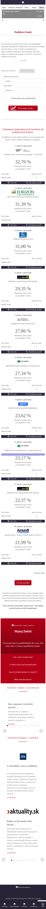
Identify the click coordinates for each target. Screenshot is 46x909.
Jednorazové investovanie (8, 71)
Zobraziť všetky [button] (39, 573)
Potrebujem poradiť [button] (35, 183)
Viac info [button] (13, 183)
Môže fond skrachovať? (23, 679)
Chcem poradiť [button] (23, 583)
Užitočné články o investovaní (23, 687)
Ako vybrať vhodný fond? (23, 657)
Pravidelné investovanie (26, 71)
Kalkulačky (24, 906)
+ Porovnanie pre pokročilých (23, 98)
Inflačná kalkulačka (14, 906)
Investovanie (5, 906)
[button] (23, 108)
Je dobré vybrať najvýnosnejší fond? (23, 665)
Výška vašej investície (11, 76)
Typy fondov (8, 86)
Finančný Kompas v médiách (23, 737)
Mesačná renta (34, 906)
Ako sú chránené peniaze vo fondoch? (23, 672)
